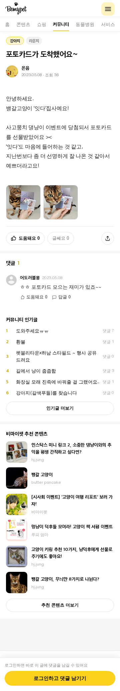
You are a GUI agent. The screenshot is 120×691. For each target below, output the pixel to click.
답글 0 (64, 297)
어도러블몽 (30, 277)
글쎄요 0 (60, 238)
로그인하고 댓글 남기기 (60, 678)
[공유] (107, 238)
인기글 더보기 (60, 408)
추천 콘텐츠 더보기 (60, 605)
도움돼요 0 (29, 238)
